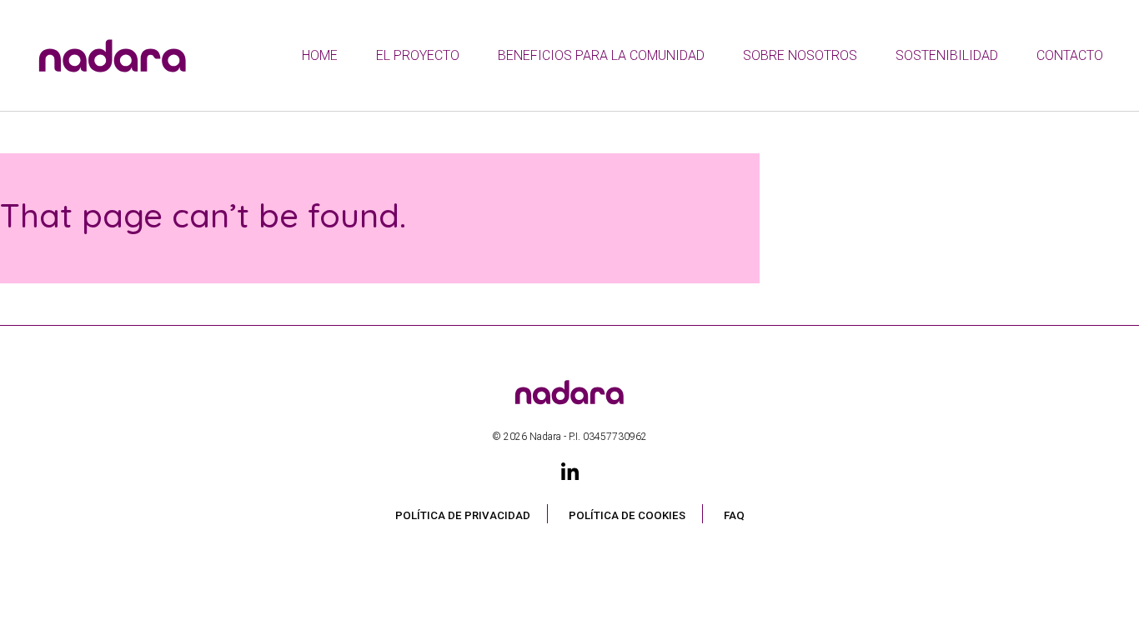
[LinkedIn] (570, 473)
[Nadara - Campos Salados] (569, 372)
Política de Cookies (627, 515)
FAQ (734, 515)
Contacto (1069, 55)
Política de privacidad (462, 515)
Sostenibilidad (947, 55)
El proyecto (417, 55)
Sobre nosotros (800, 55)
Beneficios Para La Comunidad (601, 55)
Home (320, 55)
